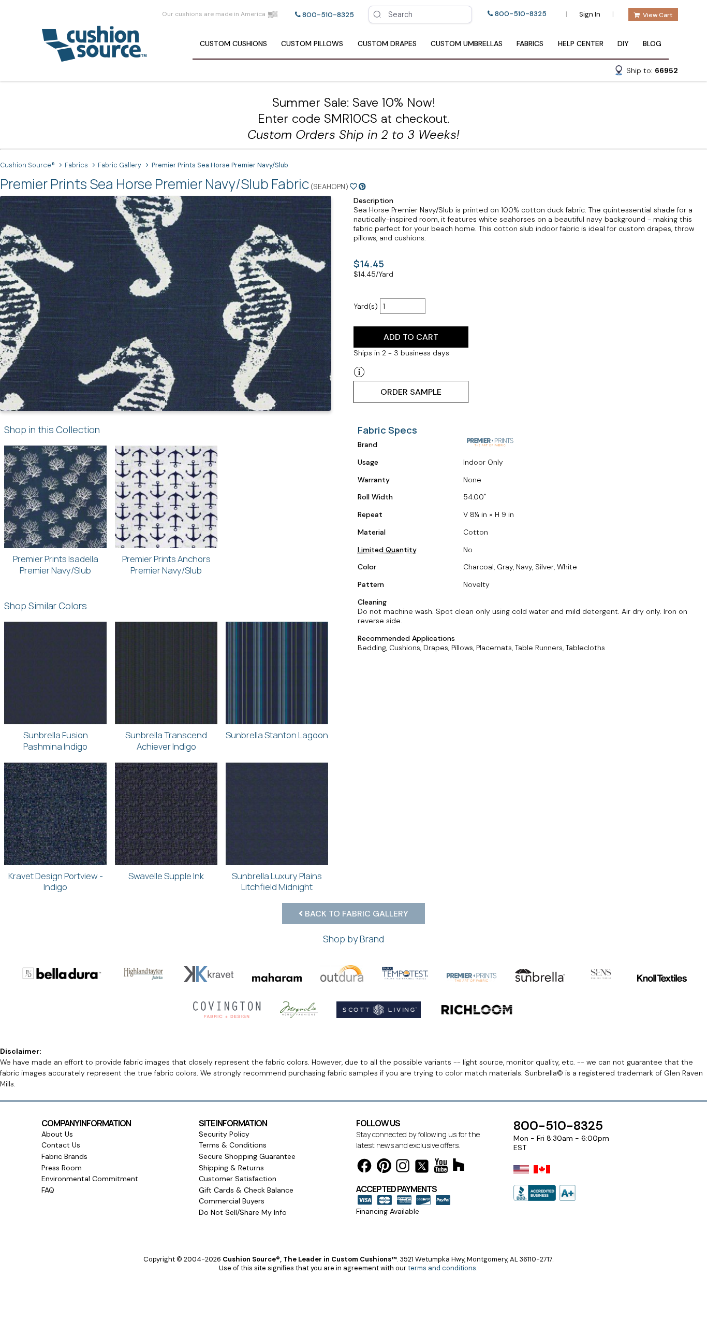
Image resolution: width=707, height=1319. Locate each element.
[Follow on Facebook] (364, 1167)
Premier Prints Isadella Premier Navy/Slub (55, 564)
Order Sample (410, 391)
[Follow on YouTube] (441, 1167)
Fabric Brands (64, 1156)
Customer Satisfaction (237, 1178)
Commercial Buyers (231, 1201)
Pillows (312, 43)
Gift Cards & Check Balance (246, 1190)
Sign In (589, 14)
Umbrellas (467, 43)
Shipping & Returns (231, 1167)
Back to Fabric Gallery (355, 913)
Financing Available (387, 1211)
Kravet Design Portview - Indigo (55, 881)
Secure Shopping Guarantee (247, 1156)
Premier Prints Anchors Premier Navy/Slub (166, 564)
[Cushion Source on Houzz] (458, 1166)
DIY (623, 43)
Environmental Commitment (89, 1178)
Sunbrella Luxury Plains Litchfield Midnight (277, 881)
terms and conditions (442, 1268)
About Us (57, 1134)
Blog (652, 43)
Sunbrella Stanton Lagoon (277, 735)
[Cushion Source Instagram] (402, 1167)
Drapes (387, 43)
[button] (646, 72)
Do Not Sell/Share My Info (243, 1212)
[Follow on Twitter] (422, 1168)
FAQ (47, 1190)
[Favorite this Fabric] (353, 186)
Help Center (580, 43)
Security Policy (224, 1134)
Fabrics (530, 43)
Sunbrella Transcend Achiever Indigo (166, 740)
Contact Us (60, 1145)
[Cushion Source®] (94, 57)
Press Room (61, 1167)
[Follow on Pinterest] (384, 1167)
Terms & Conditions (233, 1145)
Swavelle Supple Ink (166, 876)
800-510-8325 (328, 14)
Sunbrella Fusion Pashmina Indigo (55, 740)
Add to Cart (411, 337)
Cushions (233, 43)
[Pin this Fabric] (362, 186)
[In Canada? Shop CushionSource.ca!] (542, 1176)
